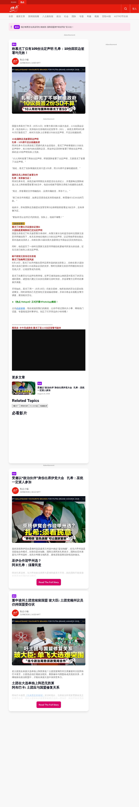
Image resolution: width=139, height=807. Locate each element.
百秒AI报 (106, 16)
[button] (11, 25)
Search (125, 8)
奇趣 (89, 16)
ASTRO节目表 (121, 16)
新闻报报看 (33, 16)
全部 (11, 16)
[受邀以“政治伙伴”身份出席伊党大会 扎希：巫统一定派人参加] (23, 388)
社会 (66, 16)
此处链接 (20, 308)
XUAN (13, 2)
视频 (96, 16)
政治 (58, 16)
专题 (81, 16)
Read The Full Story (49, 582)
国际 (74, 16)
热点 (22, 2)
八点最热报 (47, 16)
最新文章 (20, 16)
